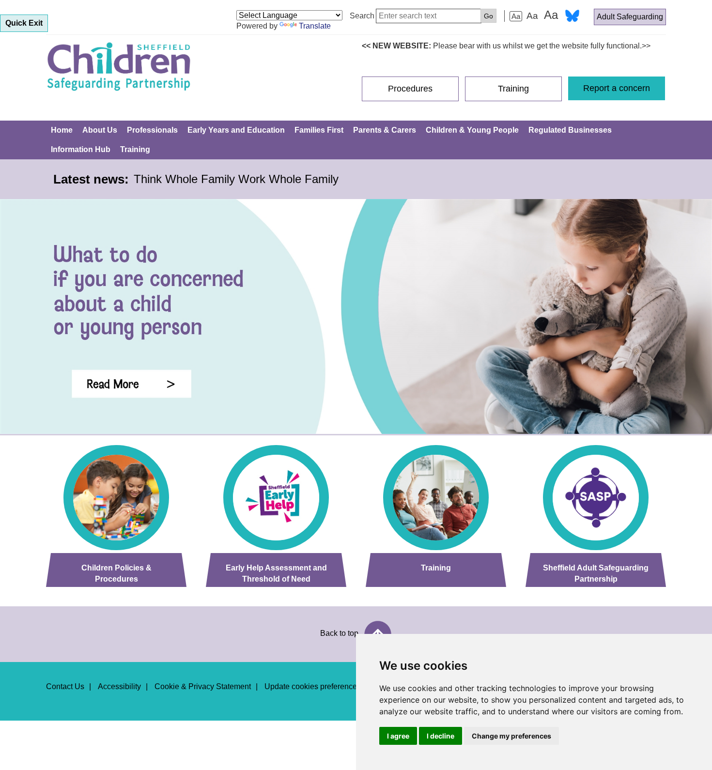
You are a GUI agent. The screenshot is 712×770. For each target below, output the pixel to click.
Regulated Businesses (570, 130)
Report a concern (616, 88)
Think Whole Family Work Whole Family (236, 178)
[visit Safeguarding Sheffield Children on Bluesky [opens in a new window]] (572, 17)
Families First (318, 130)
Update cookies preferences (312, 686)
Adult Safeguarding (630, 17)
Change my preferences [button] (511, 736)
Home (62, 130)
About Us (99, 130)
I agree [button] (398, 736)
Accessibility (119, 686)
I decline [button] (440, 736)
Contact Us (65, 686)
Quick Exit (24, 23)
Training (513, 88)
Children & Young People (472, 130)
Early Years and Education (236, 130)
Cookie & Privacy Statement (203, 686)
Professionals (152, 130)
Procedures (410, 88)
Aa (515, 16)
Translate (315, 26)
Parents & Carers (384, 130)
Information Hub (80, 149)
